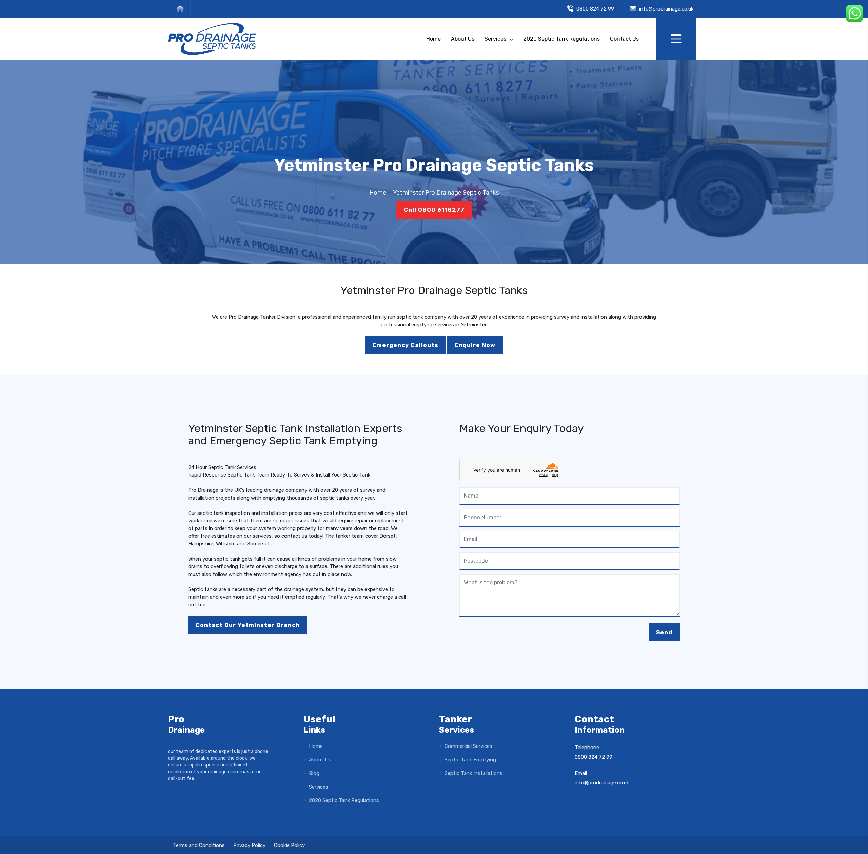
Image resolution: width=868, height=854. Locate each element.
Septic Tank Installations (472, 773)
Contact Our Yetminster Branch (248, 625)
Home (433, 39)
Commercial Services (467, 746)
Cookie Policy (289, 845)
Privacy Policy (249, 845)
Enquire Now (475, 345)
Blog (313, 773)
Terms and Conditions (199, 845)
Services (496, 39)
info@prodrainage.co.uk (666, 9)
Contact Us (624, 39)
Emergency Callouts (405, 345)
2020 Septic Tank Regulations (561, 39)
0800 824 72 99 (594, 9)
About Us (462, 39)
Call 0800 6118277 (434, 209)
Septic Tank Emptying (469, 760)
